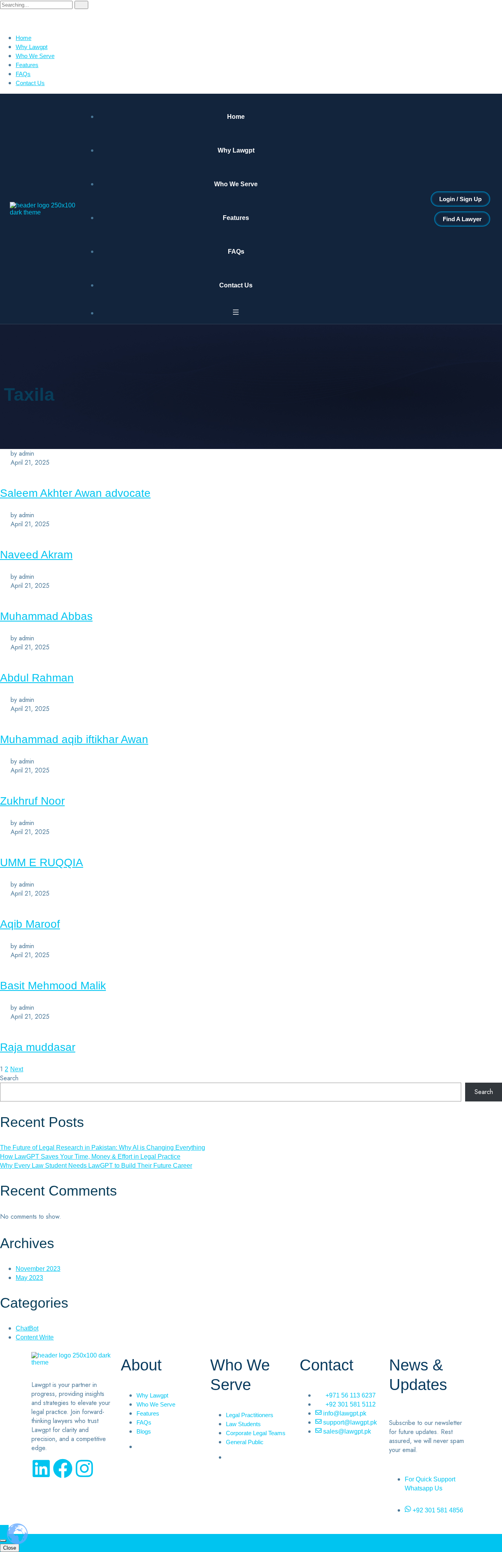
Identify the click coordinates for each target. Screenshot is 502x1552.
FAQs (23, 74)
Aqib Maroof (30, 924)
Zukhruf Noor (32, 801)
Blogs (143, 1431)
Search (9, 1078)
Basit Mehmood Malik (53, 986)
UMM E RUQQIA (41, 862)
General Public (245, 1442)
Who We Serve (35, 56)
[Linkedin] (41, 1468)
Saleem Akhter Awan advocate (75, 493)
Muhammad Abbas (46, 616)
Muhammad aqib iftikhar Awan (74, 739)
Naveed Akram (36, 555)
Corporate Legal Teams (256, 1433)
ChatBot (27, 1328)
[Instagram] (84, 1468)
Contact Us (30, 83)
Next (16, 1069)
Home (23, 38)
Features (27, 65)
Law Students (243, 1424)
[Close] (3, 1540)
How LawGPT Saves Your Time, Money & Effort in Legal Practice (90, 1156)
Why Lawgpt (31, 47)
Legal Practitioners (249, 1415)
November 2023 (38, 1268)
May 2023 (29, 1277)
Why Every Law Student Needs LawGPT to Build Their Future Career (96, 1165)
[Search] (81, 5)
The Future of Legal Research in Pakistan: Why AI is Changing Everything (102, 1147)
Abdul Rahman (37, 678)
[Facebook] (63, 1468)
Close (9, 1548)
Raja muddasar (37, 1047)
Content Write (35, 1337)
